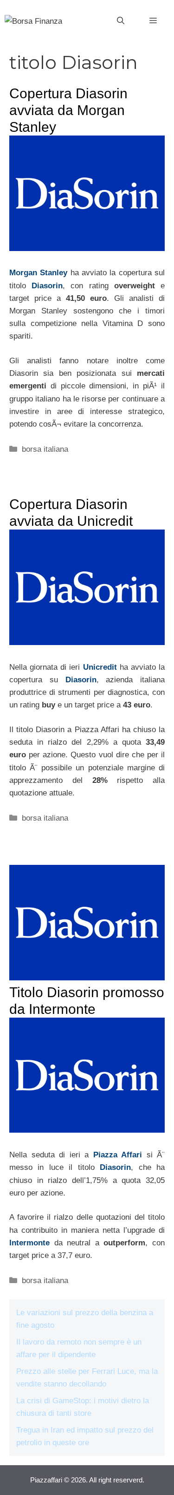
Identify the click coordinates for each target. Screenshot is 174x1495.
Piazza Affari (117, 1154)
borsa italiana (45, 449)
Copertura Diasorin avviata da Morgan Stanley (68, 110)
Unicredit (101, 667)
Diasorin (47, 285)
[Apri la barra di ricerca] (120, 21)
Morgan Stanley (38, 272)
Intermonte (29, 1242)
